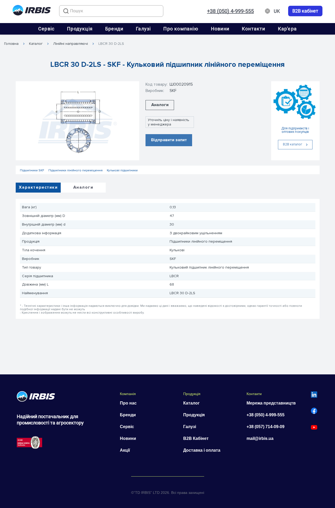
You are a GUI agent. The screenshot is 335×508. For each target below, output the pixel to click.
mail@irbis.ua (260, 438)
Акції (125, 450)
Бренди (114, 28)
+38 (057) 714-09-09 (265, 426)
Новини (220, 28)
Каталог (36, 44)
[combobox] (111, 11)
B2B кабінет (305, 11)
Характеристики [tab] (38, 187)
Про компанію (180, 28)
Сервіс (46, 28)
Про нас (128, 403)
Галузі (143, 28)
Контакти (253, 28)
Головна (11, 44)
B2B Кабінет (196, 438)
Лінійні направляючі (70, 44)
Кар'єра (287, 28)
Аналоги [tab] (83, 187)
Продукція (80, 28)
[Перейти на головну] (32, 11)
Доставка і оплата (201, 450)
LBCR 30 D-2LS (111, 44)
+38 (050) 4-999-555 (230, 11)
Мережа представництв (271, 403)
